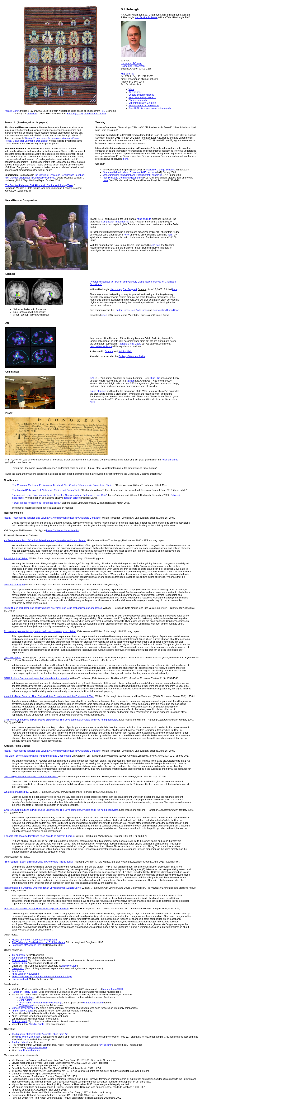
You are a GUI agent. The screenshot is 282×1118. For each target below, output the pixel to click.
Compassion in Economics (115, 221)
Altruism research (138, 100)
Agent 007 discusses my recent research (150, 108)
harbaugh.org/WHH (112, 989)
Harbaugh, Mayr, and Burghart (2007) (86, 113)
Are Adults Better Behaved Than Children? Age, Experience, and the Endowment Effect (49, 696)
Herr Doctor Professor (146, 17)
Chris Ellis (154, 378)
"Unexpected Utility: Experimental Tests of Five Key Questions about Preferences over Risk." (59, 495)
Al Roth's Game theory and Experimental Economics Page (42, 976)
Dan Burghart (130, 289)
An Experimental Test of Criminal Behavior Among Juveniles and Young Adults (45, 540)
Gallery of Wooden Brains (132, 356)
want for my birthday (29, 1050)
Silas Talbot (25, 1002)
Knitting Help (125, 351)
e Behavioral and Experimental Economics (140, 175)
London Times (122, 310)
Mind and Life (144, 219)
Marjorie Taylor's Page (23, 1008)
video (104, 315)
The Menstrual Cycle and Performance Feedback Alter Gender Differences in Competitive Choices (45, 176)
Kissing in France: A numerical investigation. (34, 939)
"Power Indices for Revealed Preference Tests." (36, 503)
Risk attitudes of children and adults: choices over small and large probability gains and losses (53, 608)
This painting (26, 1005)
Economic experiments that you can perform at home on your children (40, 631)
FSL (103, 111)
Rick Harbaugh (19, 960)
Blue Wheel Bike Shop (28, 1036)
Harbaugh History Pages (24, 992)
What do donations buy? (16, 792)
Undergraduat (110, 175)
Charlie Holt (18, 968)
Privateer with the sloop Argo (47, 1002)
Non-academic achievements (144, 105)
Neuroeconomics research (142, 97)
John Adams (25, 1000)
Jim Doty (155, 245)
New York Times (139, 310)
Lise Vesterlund (20, 979)
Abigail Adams (26, 997)
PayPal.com (104, 1045)
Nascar (130, 380)
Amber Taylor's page (22, 1010)
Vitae (131, 89)
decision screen (71, 498)
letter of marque (170, 459)
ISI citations (134, 92)
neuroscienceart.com (101, 346)
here (125, 159)
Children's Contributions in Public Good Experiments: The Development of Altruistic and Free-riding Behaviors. (61, 719)
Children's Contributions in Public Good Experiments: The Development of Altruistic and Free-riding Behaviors (61, 810)
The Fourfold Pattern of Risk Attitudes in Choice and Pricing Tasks (39, 185)
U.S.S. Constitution (93, 1002)
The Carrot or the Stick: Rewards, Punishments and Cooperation (37, 755)
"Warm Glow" (12, 111)
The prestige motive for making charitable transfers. (31, 776)
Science (109, 351)
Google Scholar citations (141, 94)
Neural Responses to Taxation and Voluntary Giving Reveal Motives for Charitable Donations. (52, 517)
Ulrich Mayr (116, 289)
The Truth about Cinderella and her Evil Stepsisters (38, 942)
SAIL (92, 378)
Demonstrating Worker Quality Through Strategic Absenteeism (36, 908)
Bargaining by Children (16, 558)
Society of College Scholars (160, 169)
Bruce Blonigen (98, 391)
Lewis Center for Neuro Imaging (62, 530)
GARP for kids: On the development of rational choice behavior (36, 678)
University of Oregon (131, 63)
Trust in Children (12, 657)
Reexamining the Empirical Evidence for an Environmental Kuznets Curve (42, 888)
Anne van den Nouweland (25, 974)
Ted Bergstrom (19, 957)
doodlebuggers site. (37, 1047)
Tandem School (20, 1042)
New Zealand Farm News (166, 310)
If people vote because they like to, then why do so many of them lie (39, 836)
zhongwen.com (69, 965)
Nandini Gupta (19, 963)
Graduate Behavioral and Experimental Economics (129, 172)
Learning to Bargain (14, 584)
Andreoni (32, 113)
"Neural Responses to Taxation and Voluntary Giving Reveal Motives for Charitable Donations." (42, 139)
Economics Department (133, 66)
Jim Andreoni (18, 955)
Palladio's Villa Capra (130, 343)
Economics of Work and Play (26, 945)
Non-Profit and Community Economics (123, 177)
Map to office (127, 73)
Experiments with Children (142, 103)
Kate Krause (18, 971)
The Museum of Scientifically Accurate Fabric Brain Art (40, 1034)
